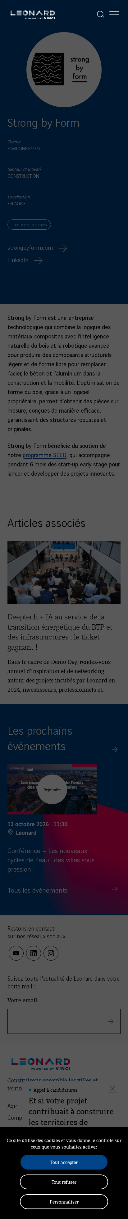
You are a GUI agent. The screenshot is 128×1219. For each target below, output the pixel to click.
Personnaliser (64, 1201)
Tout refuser (64, 1182)
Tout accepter (64, 1162)
